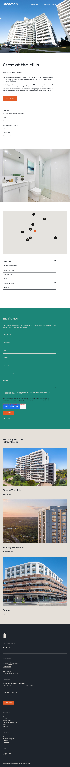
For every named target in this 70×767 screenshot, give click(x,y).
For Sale (5, 740)
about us (5, 719)
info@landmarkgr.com (10, 673)
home (5, 717)
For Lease (6, 742)
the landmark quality (10, 722)
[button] (27, 240)
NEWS (54, 4)
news (4, 724)
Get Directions (7, 666)
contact (5, 726)
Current (5, 737)
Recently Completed (9, 739)
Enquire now (10, 98)
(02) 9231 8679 (7, 671)
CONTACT (61, 4)
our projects (6, 720)
